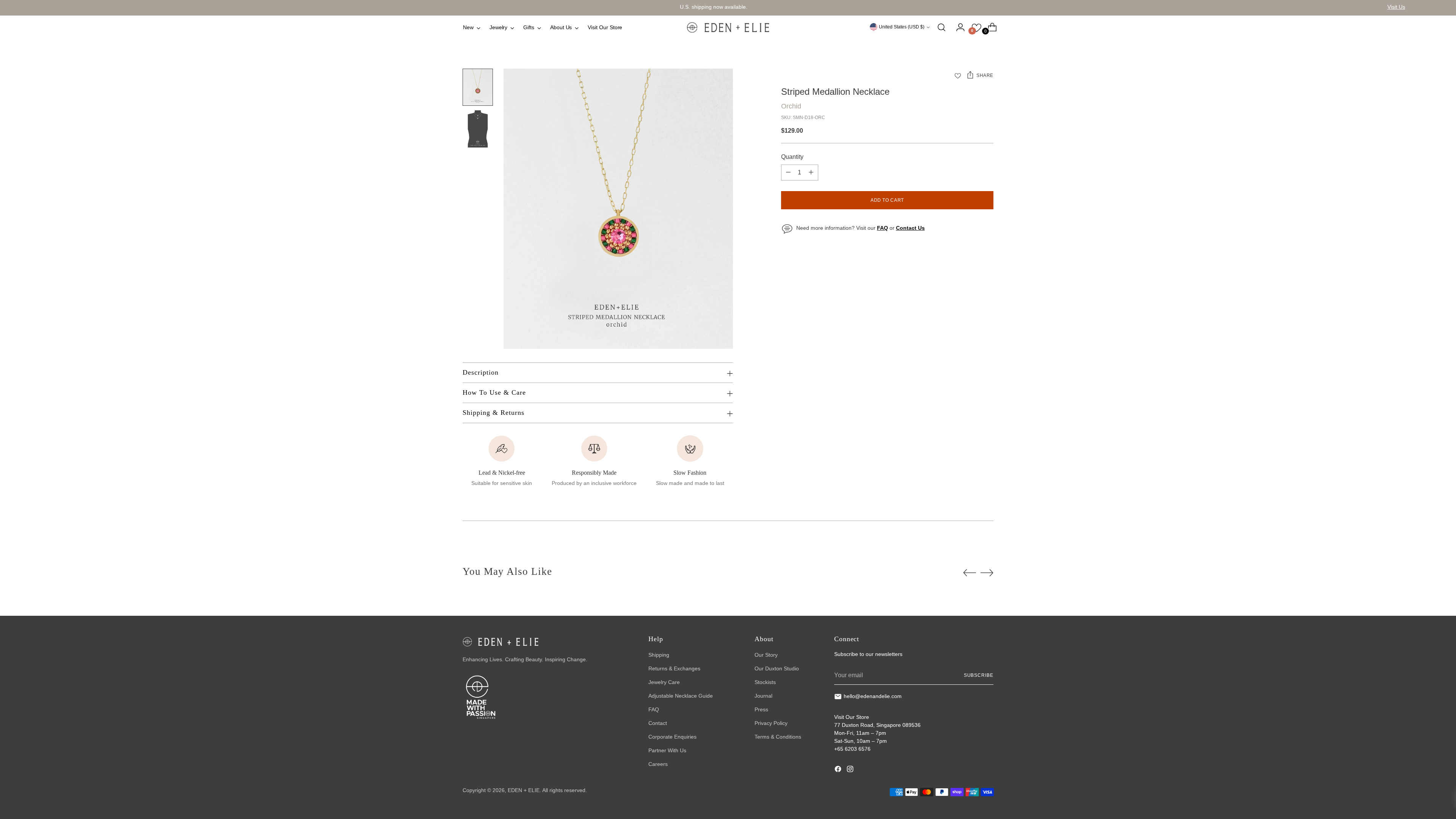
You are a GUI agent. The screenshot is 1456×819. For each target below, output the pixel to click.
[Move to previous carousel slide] (969, 572)
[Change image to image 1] (478, 87)
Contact (657, 723)
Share (984, 75)
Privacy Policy (771, 723)
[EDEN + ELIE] (728, 27)
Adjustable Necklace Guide (680, 696)
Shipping (658, 655)
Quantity (792, 157)
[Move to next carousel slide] (987, 572)
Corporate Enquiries (672, 737)
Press (761, 709)
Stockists (765, 682)
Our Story (766, 655)
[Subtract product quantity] (788, 172)
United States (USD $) (901, 27)
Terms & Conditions (778, 737)
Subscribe (978, 675)
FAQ (653, 709)
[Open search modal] (941, 27)
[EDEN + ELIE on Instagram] (850, 770)
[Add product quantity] (811, 172)
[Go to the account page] (957, 27)
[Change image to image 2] (478, 128)
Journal (763, 696)
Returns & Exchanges (674, 668)
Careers (658, 764)
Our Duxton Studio (777, 668)
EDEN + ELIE (524, 790)
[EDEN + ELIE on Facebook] (838, 770)
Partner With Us (667, 750)
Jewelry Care (664, 682)
